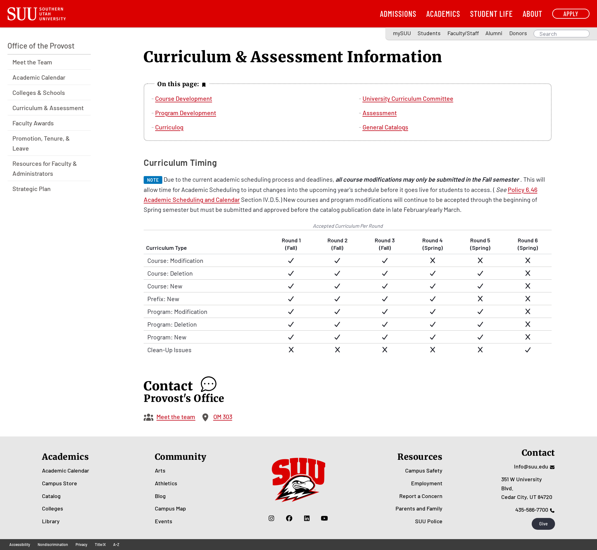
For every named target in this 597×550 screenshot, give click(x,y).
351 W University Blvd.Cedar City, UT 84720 (526, 488)
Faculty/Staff (463, 33)
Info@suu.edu (531, 466)
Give (543, 523)
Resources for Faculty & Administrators (44, 168)
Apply (570, 13)
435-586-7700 (531, 509)
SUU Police (428, 521)
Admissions (398, 13)
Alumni (493, 33)
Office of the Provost (41, 45)
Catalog (51, 495)
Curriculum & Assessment (48, 107)
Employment (426, 483)
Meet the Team (32, 62)
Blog (160, 495)
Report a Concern (420, 495)
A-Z (116, 544)
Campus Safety (423, 470)
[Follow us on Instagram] (271, 518)
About (532, 13)
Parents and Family (419, 508)
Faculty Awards (33, 123)
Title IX (100, 544)
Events (163, 521)
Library (51, 521)
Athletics (166, 483)
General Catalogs (385, 127)
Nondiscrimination (53, 544)
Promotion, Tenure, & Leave (41, 143)
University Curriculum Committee (408, 98)
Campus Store (59, 483)
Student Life (491, 13)
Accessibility (19, 544)
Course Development (183, 98)
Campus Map (170, 508)
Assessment (380, 112)
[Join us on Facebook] (289, 518)
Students (429, 33)
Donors (518, 33)
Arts (160, 470)
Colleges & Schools (38, 92)
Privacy (81, 544)
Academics (443, 13)
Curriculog (169, 127)
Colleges (52, 508)
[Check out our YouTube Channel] (324, 518)
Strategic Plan (31, 188)
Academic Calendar (38, 77)
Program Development (185, 112)
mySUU (402, 33)
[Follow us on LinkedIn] (307, 518)
